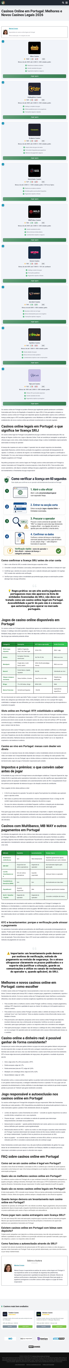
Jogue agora (25, 1326)
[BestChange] (34, 1346)
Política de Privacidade (48, 1364)
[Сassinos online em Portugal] (3, 2)
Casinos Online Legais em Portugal (41, 1356)
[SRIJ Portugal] (10, 1338)
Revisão (10, 1326)
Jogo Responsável (20, 1364)
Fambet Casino (14, 1313)
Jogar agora (34, 76)
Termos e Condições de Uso (33, 1364)
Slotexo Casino (47, 1313)
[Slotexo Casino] (38, 1316)
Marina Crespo (13, 28)
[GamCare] (42, 1338)
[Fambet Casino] (5, 1316)
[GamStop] (59, 1338)
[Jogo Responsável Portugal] (26, 1338)
